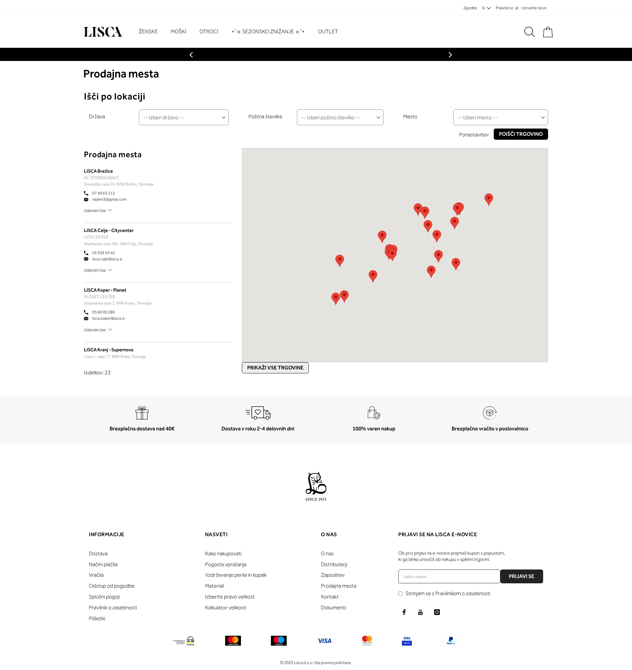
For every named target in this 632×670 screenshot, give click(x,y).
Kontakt (330, 597)
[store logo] (102, 31)
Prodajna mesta (338, 586)
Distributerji (334, 564)
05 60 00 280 (103, 312)
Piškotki (97, 618)
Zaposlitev (333, 575)
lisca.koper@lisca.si (108, 318)
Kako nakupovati (223, 553)
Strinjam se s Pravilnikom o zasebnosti (448, 593)
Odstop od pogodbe (112, 586)
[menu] (242, 32)
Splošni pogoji (104, 597)
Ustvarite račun (533, 8)
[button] (456, 264)
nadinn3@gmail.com (109, 199)
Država (97, 116)
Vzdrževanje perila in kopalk (236, 575)
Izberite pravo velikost (230, 597)
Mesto (410, 116)
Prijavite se (504, 8)
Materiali (214, 586)
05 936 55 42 (103, 252)
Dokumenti (333, 607)
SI (483, 8)
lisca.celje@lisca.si (107, 259)
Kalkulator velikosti (225, 607)
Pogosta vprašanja (226, 564)
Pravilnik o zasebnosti (113, 607)
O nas (327, 553)
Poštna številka (265, 116)
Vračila (96, 575)
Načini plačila (103, 564)
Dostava (98, 553)
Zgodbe (470, 8)
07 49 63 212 (103, 193)
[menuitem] (151, 32)
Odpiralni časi (95, 210)
